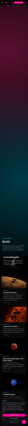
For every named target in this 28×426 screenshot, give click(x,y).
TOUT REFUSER (14, 418)
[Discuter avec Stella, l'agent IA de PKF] (24, 422)
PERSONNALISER (14, 422)
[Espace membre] (25, 2)
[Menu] (2, 2)
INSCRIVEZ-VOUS (19, 2)
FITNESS (8, 5)
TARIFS (13, 5)
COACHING (19, 5)
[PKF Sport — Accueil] (6, 2)
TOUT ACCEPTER (14, 415)
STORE (25, 5)
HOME (2, 5)
